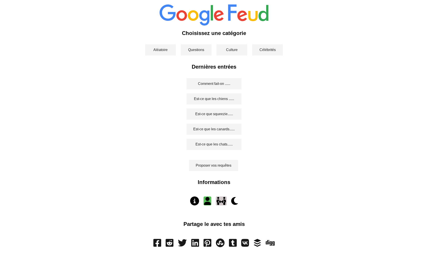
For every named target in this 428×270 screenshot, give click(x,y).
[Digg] (270, 245)
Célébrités (267, 50)
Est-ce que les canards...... (214, 129)
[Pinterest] (207, 245)
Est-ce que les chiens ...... (214, 99)
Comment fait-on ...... (214, 84)
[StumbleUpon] (220, 245)
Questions (196, 50)
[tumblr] (233, 245)
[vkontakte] (245, 245)
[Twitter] (182, 245)
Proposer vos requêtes (213, 165)
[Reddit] (169, 245)
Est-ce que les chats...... (214, 144)
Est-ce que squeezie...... (214, 114)
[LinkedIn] (195, 245)
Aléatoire (160, 50)
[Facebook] (157, 245)
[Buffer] (257, 245)
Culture (232, 50)
